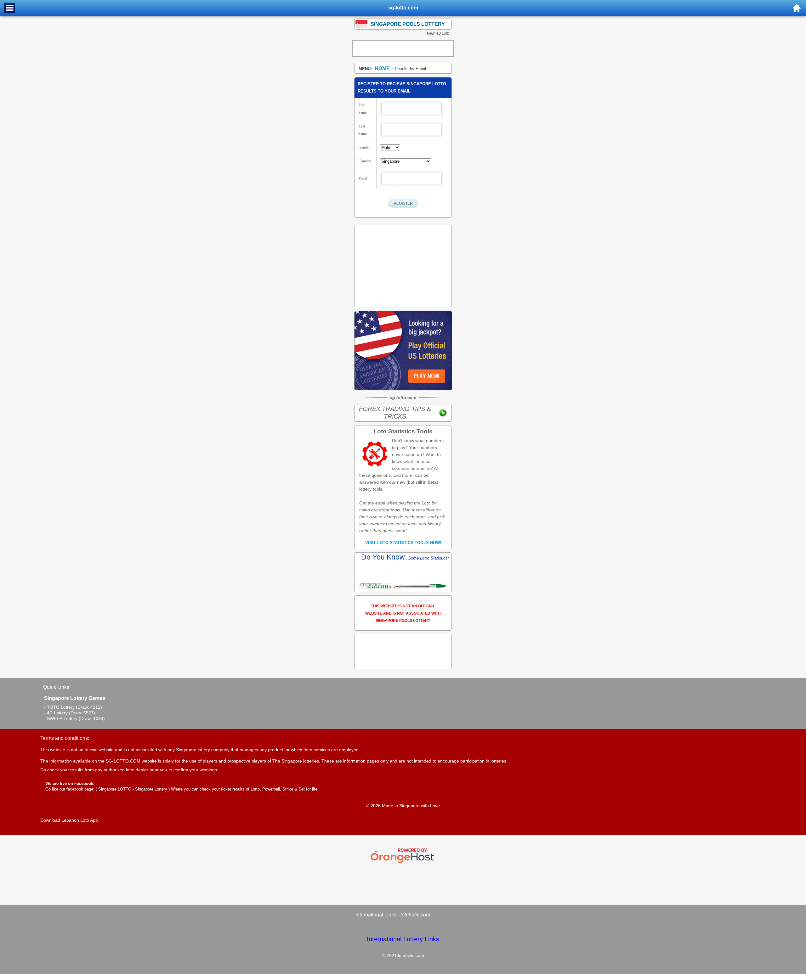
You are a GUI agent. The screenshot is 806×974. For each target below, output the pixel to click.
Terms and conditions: (64, 738)
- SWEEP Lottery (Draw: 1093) (74, 718)
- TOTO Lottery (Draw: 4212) (73, 707)
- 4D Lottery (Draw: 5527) (69, 712)
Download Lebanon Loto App (69, 820)
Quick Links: (57, 687)
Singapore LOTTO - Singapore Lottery (132, 789)
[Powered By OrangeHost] (403, 862)
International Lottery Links (403, 939)
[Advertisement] (403, 48)
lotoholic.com (415, 914)
